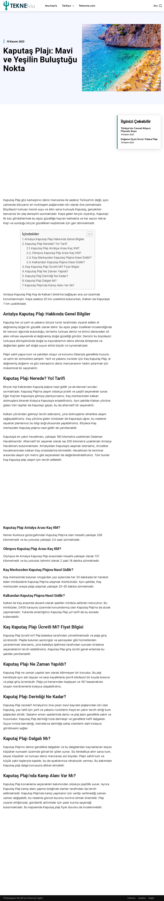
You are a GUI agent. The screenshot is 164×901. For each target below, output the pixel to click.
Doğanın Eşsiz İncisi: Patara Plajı (139, 139)
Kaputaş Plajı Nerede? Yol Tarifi (46, 243)
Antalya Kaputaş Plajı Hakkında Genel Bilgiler (54, 239)
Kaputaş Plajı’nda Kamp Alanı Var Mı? (49, 285)
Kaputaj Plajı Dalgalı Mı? (41, 280)
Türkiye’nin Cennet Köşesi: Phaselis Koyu (136, 130)
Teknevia (131, 898)
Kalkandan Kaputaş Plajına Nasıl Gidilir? (58, 262)
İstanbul (142, 898)
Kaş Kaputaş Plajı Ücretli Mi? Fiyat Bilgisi (52, 266)
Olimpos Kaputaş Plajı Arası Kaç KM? (56, 253)
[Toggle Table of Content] (88, 234)
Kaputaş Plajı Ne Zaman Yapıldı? (46, 271)
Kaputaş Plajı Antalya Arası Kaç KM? (55, 248)
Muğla (151, 898)
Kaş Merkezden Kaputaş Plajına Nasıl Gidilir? (62, 257)
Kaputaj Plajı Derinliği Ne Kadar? (46, 276)
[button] (158, 5)
